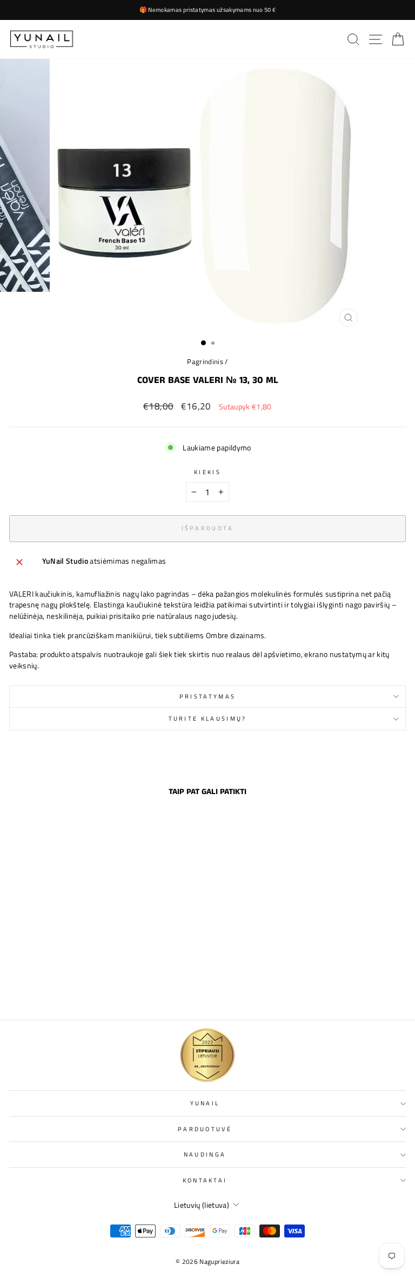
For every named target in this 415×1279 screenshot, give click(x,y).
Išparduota (85, 988)
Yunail (205, 1102)
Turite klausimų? (208, 718)
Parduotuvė (205, 1128)
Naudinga (205, 1154)
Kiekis (207, 472)
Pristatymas (207, 696)
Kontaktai (205, 1180)
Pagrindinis (205, 362)
